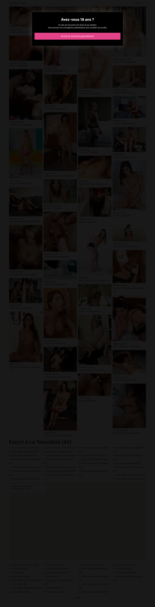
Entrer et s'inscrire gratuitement (77, 36)
